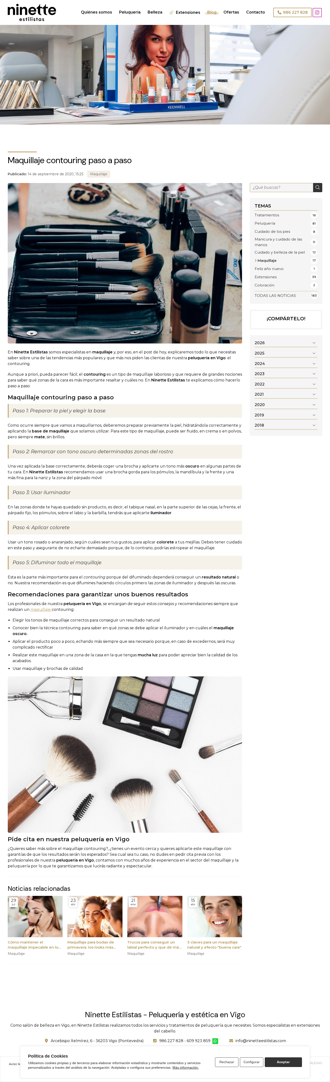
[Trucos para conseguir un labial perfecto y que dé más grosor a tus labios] (154, 916)
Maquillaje (98, 174)
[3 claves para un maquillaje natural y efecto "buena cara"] (214, 916)
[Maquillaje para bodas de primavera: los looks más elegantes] (94, 916)
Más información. (185, 1067)
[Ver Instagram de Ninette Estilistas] (317, 12)
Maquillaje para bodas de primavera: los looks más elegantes (90, 945)
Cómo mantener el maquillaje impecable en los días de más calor (34, 945)
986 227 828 (171, 1040)
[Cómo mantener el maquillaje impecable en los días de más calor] (35, 916)
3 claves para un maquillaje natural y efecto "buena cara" (214, 945)
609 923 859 (198, 1040)
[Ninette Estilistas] (32, 12)
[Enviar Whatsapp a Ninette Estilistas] (215, 1041)
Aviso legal (17, 1064)
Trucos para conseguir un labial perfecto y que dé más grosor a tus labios (154, 945)
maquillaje (41, 609)
